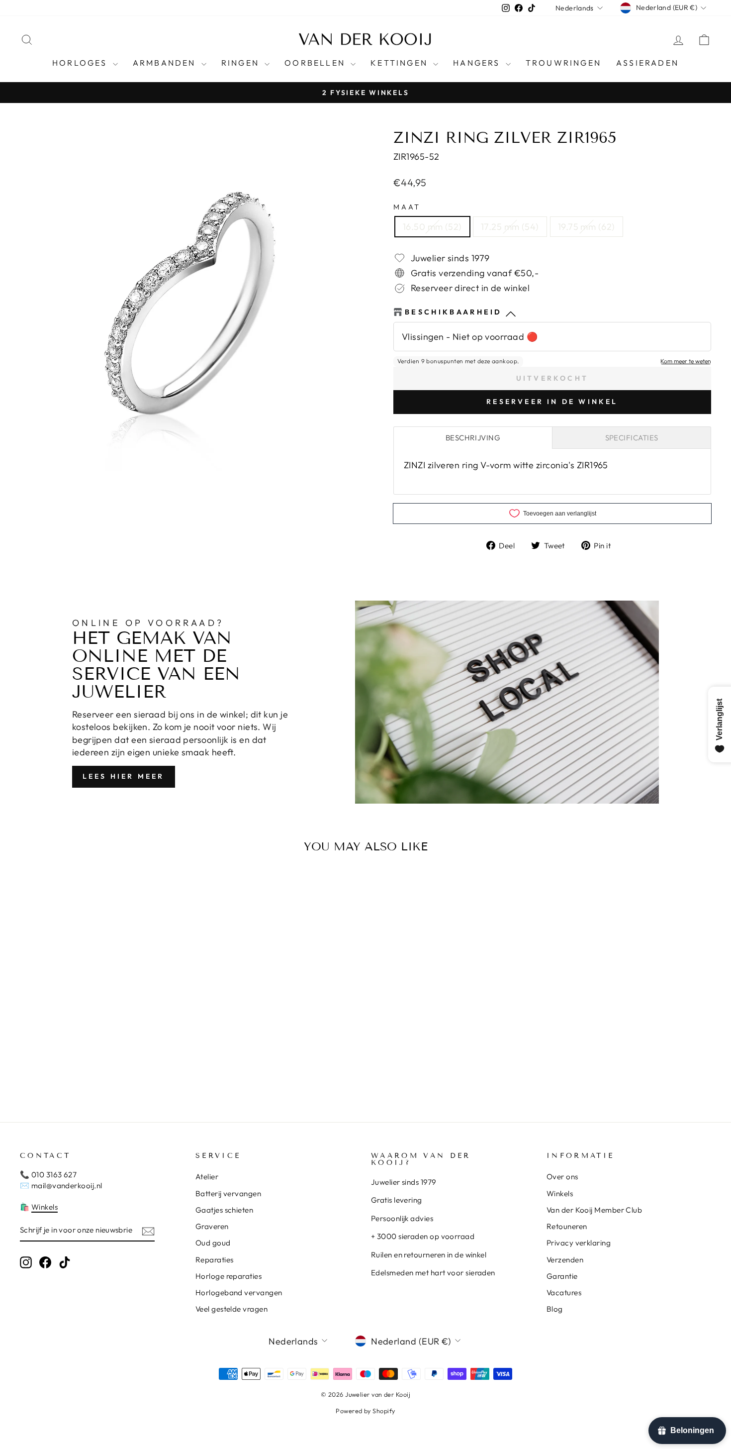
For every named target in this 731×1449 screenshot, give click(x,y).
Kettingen (400, 63)
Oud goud (213, 1242)
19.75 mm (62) (586, 226)
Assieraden (647, 63)
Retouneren (567, 1226)
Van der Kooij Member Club (594, 1210)
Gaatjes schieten (224, 1210)
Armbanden (166, 63)
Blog (555, 1309)
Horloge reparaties (228, 1276)
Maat (407, 207)
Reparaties (214, 1259)
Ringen (241, 63)
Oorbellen (316, 63)
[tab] (472, 437)
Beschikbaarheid (453, 312)
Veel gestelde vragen (231, 1309)
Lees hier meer (124, 776)
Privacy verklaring (579, 1242)
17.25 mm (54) (510, 226)
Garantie (562, 1276)
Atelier (206, 1176)
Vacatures (564, 1292)
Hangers (478, 63)
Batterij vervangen (228, 1193)
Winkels (44, 1207)
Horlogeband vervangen (238, 1292)
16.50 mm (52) (432, 226)
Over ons (562, 1176)
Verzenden (565, 1259)
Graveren (212, 1226)
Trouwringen (563, 63)
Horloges (81, 63)
